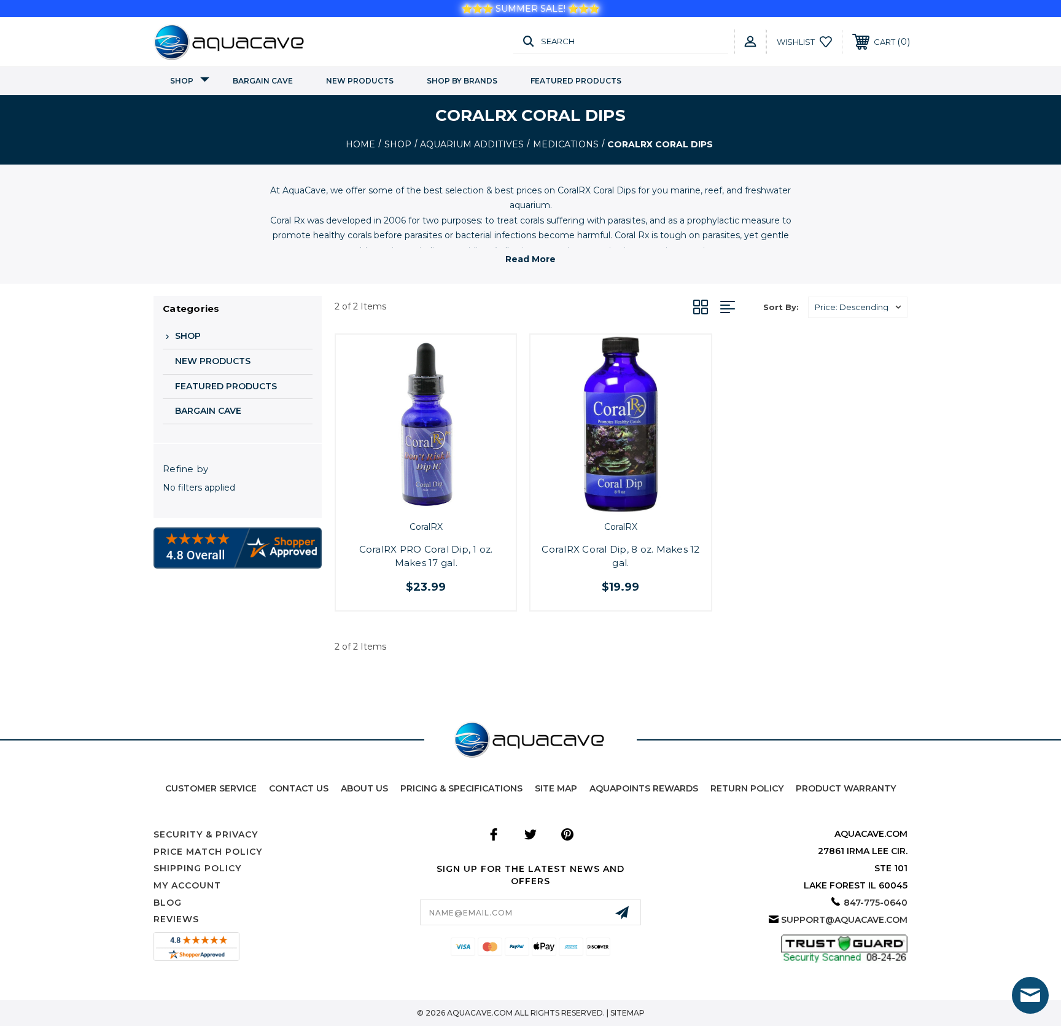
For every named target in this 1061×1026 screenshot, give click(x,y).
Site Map (556, 788)
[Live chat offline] (1030, 995)
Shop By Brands (462, 80)
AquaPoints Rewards (643, 788)
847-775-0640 (875, 902)
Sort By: (781, 307)
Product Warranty (846, 788)
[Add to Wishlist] (440, 500)
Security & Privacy (206, 834)
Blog (168, 902)
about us (364, 788)
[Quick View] (412, 500)
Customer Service (211, 788)
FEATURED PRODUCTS (575, 80)
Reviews (176, 919)
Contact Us (298, 788)
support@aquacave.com (844, 919)
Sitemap (627, 1012)
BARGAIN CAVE (263, 80)
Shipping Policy (197, 868)
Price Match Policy (208, 851)
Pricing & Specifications (461, 788)
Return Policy (746, 788)
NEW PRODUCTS (360, 80)
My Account (187, 885)
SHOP (181, 80)
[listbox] (857, 307)
